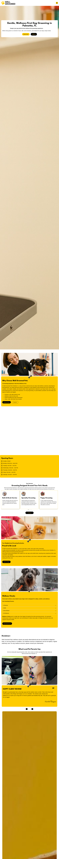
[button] (57, 3)
